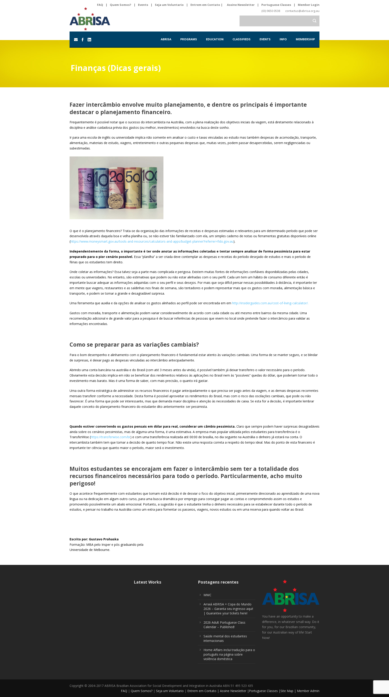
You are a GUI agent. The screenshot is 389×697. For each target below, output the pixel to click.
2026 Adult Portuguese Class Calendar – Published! (224, 624)
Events (143, 5)
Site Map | (288, 691)
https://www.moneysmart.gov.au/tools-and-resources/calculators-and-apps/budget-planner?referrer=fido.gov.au (151, 241)
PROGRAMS (188, 39)
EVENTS (265, 39)
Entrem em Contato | (206, 5)
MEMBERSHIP (305, 39)
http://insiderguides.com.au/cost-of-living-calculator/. (270, 303)
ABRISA (166, 39)
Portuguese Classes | (264, 691)
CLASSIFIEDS (242, 39)
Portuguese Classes (276, 5)
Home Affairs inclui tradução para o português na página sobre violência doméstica (229, 654)
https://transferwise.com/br (110, 437)
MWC (207, 595)
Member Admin (308, 691)
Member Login (308, 5)
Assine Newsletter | (234, 691)
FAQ (100, 5)
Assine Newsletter (241, 5)
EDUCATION (215, 39)
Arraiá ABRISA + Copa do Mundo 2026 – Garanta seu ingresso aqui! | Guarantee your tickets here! (228, 608)
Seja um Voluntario (169, 5)
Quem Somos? (120, 5)
